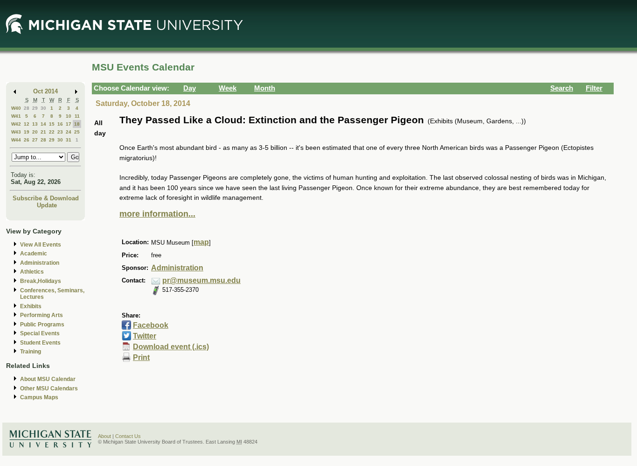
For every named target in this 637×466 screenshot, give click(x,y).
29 (35, 108)
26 (26, 139)
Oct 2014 (45, 91)
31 (68, 139)
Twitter (144, 336)
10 (68, 116)
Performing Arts (41, 315)
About (104, 436)
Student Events (40, 342)
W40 (16, 108)
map (201, 242)
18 (77, 124)
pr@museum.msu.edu (201, 280)
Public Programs (42, 324)
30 (43, 108)
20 (35, 131)
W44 (16, 139)
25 (77, 131)
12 (26, 124)
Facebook (150, 325)
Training (30, 351)
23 (60, 131)
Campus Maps (39, 397)
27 (35, 139)
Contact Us (128, 436)
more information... (157, 214)
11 (77, 116)
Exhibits (31, 306)
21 (43, 131)
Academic (33, 253)
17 (68, 124)
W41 (16, 116)
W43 (16, 131)
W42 (16, 124)
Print (141, 357)
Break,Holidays (40, 281)
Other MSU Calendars (49, 388)
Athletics (32, 271)
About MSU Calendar (48, 379)
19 (26, 131)
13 (35, 124)
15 (52, 124)
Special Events (40, 333)
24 (68, 131)
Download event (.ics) (171, 347)
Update (47, 205)
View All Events (40, 244)
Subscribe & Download (46, 198)
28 (26, 108)
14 (43, 124)
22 (52, 131)
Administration (39, 263)
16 (60, 124)
